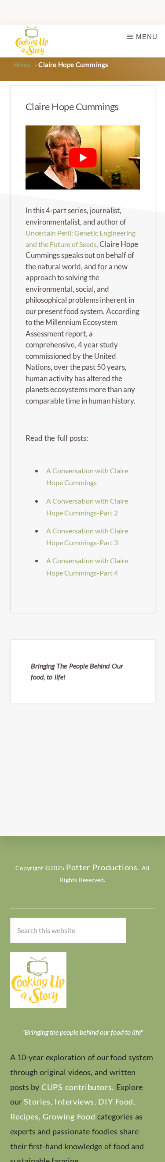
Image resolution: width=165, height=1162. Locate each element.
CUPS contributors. (77, 1087)
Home (22, 64)
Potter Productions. (102, 867)
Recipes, (25, 1116)
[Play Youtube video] (83, 157)
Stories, (38, 1101)
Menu (147, 36)
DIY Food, (116, 1101)
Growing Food (69, 1116)
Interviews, (75, 1101)
